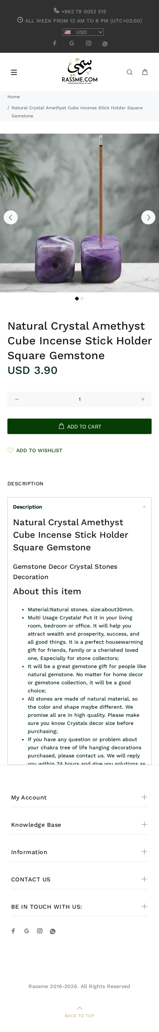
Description (27, 507)
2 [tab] (82, 298)
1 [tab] (77, 298)
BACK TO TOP (79, 1015)
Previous (11, 217)
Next (148, 217)
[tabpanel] (79, 213)
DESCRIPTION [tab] (25, 483)
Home (13, 96)
